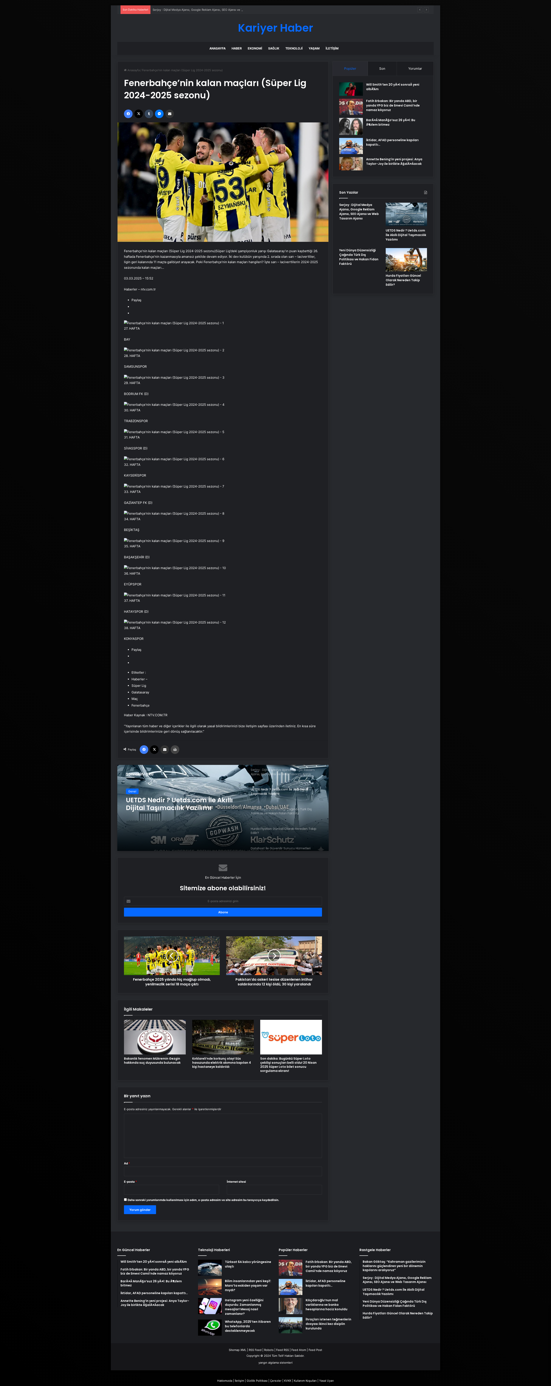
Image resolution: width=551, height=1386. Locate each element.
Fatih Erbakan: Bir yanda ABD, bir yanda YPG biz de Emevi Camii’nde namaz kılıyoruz (393, 105)
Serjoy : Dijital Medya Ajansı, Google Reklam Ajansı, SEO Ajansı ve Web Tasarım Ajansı (359, 212)
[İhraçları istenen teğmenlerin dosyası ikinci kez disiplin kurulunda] (290, 1325)
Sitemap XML (237, 1350)
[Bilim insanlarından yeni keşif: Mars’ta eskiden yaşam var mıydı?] (210, 1287)
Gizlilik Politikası (257, 1380)
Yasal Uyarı (326, 1380)
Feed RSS (282, 1350)
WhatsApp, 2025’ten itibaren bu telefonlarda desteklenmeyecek (248, 1326)
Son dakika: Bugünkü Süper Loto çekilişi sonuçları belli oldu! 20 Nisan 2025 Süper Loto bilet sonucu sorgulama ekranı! (288, 1064)
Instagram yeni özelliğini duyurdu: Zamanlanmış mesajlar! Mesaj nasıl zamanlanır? (244, 1307)
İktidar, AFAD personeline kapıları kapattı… (325, 1283)
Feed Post (315, 1350)
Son (382, 68)
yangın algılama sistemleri (275, 1362)
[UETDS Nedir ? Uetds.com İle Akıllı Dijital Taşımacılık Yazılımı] (406, 214)
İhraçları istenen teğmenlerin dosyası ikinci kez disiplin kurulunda (328, 1323)
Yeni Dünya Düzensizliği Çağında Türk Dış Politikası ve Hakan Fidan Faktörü (358, 257)
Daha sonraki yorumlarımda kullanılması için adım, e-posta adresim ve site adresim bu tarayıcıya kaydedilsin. (203, 1200)
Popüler (350, 68)
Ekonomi (255, 48)
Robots (269, 1350)
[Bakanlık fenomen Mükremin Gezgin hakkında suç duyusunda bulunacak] (155, 1037)
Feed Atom (298, 1350)
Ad (127, 1163)
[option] (223, 808)
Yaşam (314, 48)
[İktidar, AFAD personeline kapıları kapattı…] (351, 146)
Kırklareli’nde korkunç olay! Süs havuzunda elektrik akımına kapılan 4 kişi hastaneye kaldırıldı (221, 1062)
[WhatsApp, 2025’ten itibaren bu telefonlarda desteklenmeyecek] (210, 1328)
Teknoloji (294, 48)
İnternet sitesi (236, 1181)
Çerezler (276, 1380)
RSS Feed (255, 1350)
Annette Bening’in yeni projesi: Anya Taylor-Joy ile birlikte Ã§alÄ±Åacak (394, 161)
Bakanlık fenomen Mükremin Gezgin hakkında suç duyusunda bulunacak (152, 1060)
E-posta (130, 1181)
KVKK (287, 1380)
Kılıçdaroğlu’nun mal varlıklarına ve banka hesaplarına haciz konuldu (326, 1304)
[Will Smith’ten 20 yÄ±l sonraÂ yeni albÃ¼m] (351, 89)
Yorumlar (415, 68)
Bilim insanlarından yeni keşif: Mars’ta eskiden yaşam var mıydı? (248, 1285)
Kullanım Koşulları (305, 1380)
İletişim (332, 48)
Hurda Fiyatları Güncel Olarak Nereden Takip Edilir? (403, 280)
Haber (237, 48)
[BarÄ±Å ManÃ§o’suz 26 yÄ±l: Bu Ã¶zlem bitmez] (351, 126)
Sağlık (273, 48)
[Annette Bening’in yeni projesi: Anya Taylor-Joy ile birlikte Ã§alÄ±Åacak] (351, 164)
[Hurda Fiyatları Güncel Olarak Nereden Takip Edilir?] (406, 259)
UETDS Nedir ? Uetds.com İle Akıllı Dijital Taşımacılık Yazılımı (192, 9)
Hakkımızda (224, 1380)
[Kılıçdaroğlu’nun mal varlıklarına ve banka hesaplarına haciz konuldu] (290, 1306)
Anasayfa (217, 48)
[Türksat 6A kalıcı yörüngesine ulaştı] (210, 1268)
